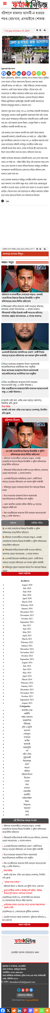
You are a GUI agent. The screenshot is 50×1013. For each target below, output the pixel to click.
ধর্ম (27, 750)
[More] (44, 73)
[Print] (44, 30)
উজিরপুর (27, 723)
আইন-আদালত (27, 717)
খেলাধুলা (27, 734)
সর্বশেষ (13, 522)
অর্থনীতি (27, 713)
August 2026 (27, 584)
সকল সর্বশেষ (24, 574)
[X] (9, 73)
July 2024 (27, 666)
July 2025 (27, 625)
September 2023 (27, 699)
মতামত (27, 788)
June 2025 (27, 628)
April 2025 (27, 635)
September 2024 (27, 659)
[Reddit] (14, 73)
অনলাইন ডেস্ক (27, 710)
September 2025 (27, 622)
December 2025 (27, 612)
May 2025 (27, 632)
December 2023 (27, 689)
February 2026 (27, 605)
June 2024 (27, 669)
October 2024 (27, 655)
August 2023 (27, 703)
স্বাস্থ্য (27, 811)
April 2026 (27, 598)
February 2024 (27, 682)
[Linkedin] (19, 73)
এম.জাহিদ (22, 966)
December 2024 (27, 649)
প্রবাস (27, 764)
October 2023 (27, 696)
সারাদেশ (27, 808)
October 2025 (27, 618)
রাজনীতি (27, 794)
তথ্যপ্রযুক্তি (27, 747)
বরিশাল (27, 771)
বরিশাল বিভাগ (12, 420)
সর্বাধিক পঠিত (36, 522)
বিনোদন (27, 777)
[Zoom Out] (40, 30)
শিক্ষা (27, 801)
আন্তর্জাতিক (27, 720)
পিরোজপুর (27, 761)
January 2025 (26, 645)
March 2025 (27, 639)
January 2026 (26, 608)
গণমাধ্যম (27, 737)
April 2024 (27, 676)
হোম (7, 201)
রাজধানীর (27, 791)
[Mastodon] (29, 73)
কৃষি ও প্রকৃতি (27, 727)
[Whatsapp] (39, 73)
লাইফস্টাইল (27, 798)
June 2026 (27, 591)
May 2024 (27, 672)
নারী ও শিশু (27, 754)
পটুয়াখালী (27, 757)
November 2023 (27, 693)
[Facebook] (4, 73)
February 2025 (27, 642)
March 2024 (27, 679)
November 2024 (27, 652)
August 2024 (27, 662)
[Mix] (34, 73)
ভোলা (27, 781)
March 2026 (27, 601)
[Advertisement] (25, 227)
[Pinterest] (24, 73)
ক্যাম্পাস (27, 730)
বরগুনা (26, 767)
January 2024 (26, 686)
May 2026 (27, 595)
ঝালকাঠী (27, 744)
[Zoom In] (37, 30)
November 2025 (27, 615)
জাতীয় (26, 740)
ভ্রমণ (27, 784)
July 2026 (27, 588)
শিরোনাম (27, 804)
